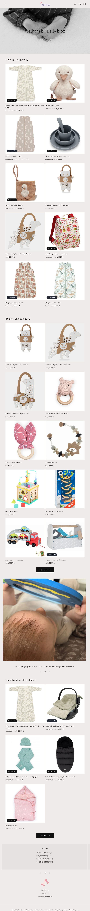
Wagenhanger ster (51, 462)
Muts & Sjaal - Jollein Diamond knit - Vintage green (22, 777)
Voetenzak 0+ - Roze (11, 825)
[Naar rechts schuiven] (49, 672)
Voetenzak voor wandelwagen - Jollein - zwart (60, 777)
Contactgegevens (74, 910)
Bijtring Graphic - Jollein (13, 462)
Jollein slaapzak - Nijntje (13, 156)
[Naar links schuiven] (40, 672)
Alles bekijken (45, 570)
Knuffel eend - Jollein (52, 106)
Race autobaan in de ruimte (54, 511)
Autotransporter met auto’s (14, 560)
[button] (4, 4)
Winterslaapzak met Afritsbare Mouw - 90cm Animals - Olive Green (24, 106)
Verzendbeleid (49, 910)
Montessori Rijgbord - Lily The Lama (17, 413)
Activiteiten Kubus (11, 511)
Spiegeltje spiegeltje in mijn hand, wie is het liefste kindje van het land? (43, 667)
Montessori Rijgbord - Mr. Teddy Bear (57, 205)
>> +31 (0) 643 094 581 (44, 862)
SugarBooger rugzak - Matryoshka (56, 254)
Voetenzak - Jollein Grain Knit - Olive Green (59, 726)
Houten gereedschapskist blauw (55, 560)
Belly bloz (18, 910)
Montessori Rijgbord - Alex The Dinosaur (18, 254)
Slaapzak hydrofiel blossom (14, 303)
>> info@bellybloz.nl (44, 859)
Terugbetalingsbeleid (61, 910)
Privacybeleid (38, 910)
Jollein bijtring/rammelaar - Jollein (56, 413)
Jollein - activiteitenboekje (14, 205)
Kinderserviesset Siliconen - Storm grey (57, 156)
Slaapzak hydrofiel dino (53, 303)
